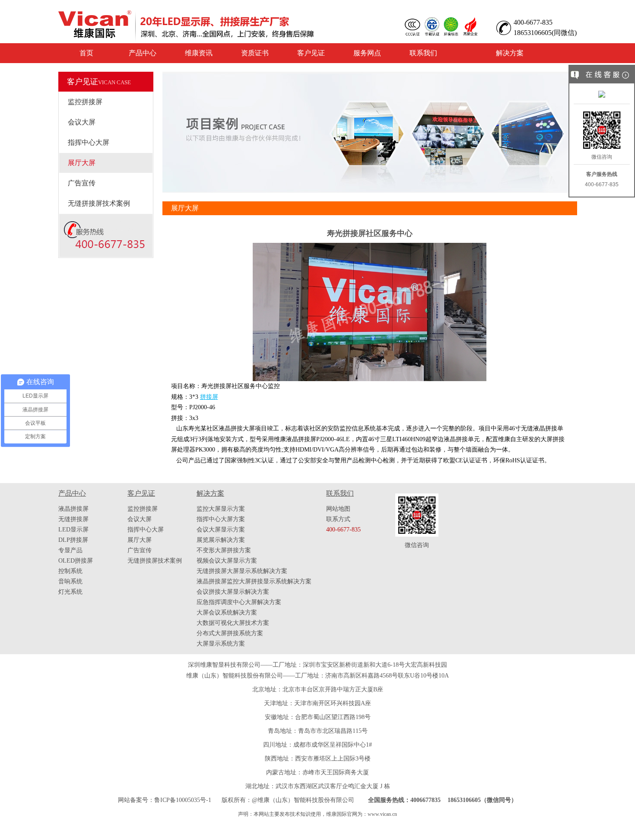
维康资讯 (199, 53)
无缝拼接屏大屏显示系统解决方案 (242, 571)
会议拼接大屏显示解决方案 (233, 592)
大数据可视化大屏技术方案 (233, 623)
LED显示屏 (73, 529)
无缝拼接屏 (73, 519)
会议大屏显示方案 (221, 529)
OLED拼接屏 (75, 560)
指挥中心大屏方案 (221, 519)
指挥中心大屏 (88, 142)
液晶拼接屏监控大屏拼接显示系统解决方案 (254, 581)
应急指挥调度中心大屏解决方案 (239, 602)
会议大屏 (81, 122)
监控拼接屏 (85, 101)
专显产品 (70, 550)
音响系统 (70, 581)
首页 (86, 53)
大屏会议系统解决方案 (227, 612)
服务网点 (367, 53)
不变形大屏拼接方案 (224, 550)
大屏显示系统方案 (221, 643)
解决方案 (510, 53)
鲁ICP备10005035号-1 (182, 800)
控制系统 (70, 571)
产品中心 (142, 53)
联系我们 (423, 53)
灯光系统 (70, 592)
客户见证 (311, 53)
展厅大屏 (81, 162)
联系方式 (338, 519)
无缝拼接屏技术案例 (99, 203)
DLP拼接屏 (73, 540)
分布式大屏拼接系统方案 (230, 633)
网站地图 (338, 509)
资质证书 (255, 53)
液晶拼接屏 (73, 509)
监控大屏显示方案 (221, 509)
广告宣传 (81, 183)
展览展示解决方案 (221, 540)
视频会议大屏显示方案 (227, 560)
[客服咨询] (601, 95)
